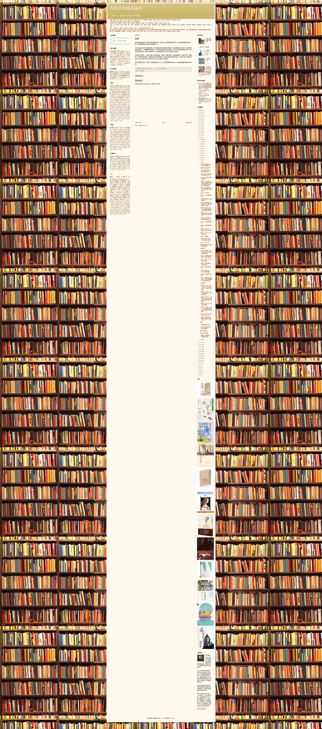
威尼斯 (149, 24)
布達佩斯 (120, 107)
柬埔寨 (117, 133)
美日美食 (119, 65)
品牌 (161, 29)
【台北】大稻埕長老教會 (206, 222)
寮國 (111, 141)
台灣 (143, 71)
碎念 (115, 53)
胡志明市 (116, 120)
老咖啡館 (118, 29)
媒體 (136, 20)
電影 (184, 29)
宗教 (176, 29)
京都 (121, 24)
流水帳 (140, 20)
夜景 (120, 60)
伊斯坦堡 (137, 24)
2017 (200, 130)
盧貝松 (115, 197)
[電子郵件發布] (156, 68)
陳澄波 (174, 31)
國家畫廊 (164, 24)
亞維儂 (114, 110)
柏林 (178, 24)
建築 (122, 51)
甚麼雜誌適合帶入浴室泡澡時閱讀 (206, 245)
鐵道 (140, 29)
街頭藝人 (164, 29)
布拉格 (174, 24)
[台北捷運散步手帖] (205, 489)
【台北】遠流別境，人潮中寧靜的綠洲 (206, 170)
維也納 (169, 24)
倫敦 (159, 24)
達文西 (111, 31)
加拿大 (115, 146)
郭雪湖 (169, 31)
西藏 (124, 141)
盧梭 (125, 212)
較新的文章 (138, 122)
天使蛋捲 (127, 184)
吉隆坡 (121, 115)
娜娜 (127, 191)
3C (127, 56)
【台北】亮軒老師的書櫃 (206, 226)
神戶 (128, 24)
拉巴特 (111, 120)
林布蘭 (113, 207)
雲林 (123, 101)
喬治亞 (116, 144)
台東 (144, 28)
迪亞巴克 (123, 106)
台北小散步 (120, 78)
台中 (122, 89)
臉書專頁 (174, 20)
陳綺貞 (118, 204)
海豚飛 (116, 181)
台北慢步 (129, 21)
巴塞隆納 (199, 24)
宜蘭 (111, 160)
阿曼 (116, 23)
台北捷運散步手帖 (124, 77)
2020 (200, 123)
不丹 (146, 23)
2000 (200, 372)
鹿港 (124, 168)
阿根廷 (114, 147)
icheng (127, 199)
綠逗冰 (150, 20)
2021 (200, 121)
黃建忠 (117, 196)
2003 (200, 365)
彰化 (114, 168)
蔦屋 (127, 61)
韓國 (127, 139)
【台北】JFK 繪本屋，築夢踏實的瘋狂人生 (206, 218)
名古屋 (111, 101)
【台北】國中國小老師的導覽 (206, 178)
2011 (200, 347)
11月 (201, 141)
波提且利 (117, 211)
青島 (129, 117)
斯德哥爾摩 (127, 112)
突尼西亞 (125, 147)
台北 (111, 28)
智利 (168, 23)
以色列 (111, 23)
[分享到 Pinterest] (165, 68)
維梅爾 (125, 197)
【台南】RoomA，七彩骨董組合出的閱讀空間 (206, 214)
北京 (111, 24)
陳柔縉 (128, 211)
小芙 (118, 189)
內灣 (120, 170)
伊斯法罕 (128, 114)
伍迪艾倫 (188, 29)
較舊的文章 (189, 122)
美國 (128, 128)
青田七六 (159, 20)
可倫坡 (118, 119)
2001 (200, 370)
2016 (200, 133)
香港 (127, 97)
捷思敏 (119, 188)
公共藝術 (172, 29)
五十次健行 (113, 58)
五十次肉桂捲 (122, 58)
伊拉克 (115, 149)
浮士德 (120, 212)
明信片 (179, 29)
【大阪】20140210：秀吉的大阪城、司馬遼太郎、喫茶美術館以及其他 (206, 299)
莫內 (145, 31)
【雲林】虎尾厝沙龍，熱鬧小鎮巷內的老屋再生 (206, 319)
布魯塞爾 (120, 110)
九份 (139, 28)
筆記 (122, 56)
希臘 (116, 136)
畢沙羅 (123, 211)
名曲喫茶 (124, 29)
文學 (140, 71)
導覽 (132, 20)
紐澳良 (118, 114)
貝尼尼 (111, 206)
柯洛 (116, 212)
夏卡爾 (160, 31)
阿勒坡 (122, 109)
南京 (118, 115)
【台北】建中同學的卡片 (206, 267)
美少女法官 (119, 202)
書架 (121, 53)
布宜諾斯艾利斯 (113, 117)
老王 (125, 202)
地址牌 (116, 56)
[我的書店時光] (205, 536)
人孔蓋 (119, 63)
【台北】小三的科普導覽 (206, 195)
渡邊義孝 (114, 186)
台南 (141, 28)
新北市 (121, 86)
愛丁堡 (127, 119)
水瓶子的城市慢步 (126, 8)
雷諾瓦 (118, 207)
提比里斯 (120, 112)
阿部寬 (128, 186)
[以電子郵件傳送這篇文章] (159, 68)
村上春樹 (112, 202)
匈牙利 (111, 144)
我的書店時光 (113, 79)
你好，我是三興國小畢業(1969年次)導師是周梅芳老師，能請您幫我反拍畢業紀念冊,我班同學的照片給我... (205, 86)
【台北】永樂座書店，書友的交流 (206, 263)
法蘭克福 (188, 24)
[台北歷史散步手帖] (205, 443)
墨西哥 (124, 146)
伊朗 (128, 23)
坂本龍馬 (115, 214)
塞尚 (112, 212)
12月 (201, 139)
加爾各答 (113, 115)
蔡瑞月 (124, 189)
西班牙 (128, 133)
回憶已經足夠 (203, 330)
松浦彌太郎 (126, 209)
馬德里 (194, 24)
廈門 (125, 107)
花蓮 (124, 163)
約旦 (120, 104)
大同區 (120, 28)
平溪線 (130, 28)
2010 (200, 349)
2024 (200, 114)
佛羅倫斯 (154, 24)
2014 (200, 137)
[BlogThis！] (160, 68)
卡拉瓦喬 (128, 31)
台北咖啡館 (113, 29)
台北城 (122, 160)
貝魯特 (116, 109)
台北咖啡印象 (113, 77)
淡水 (113, 163)
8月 (201, 148)
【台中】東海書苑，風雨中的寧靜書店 (206, 164)
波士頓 (112, 96)
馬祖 (149, 28)
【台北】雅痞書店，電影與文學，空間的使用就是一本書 (206, 204)
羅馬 (145, 24)
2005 (200, 361)
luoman (162, 718)
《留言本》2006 (208, 59)
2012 (200, 345)
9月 (201, 146)
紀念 (128, 53)
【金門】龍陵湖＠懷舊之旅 (208, 40)
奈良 (125, 24)
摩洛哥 (156, 23)
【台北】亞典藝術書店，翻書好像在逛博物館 (206, 189)
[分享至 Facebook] (163, 68)
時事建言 (116, 74)
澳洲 (127, 144)
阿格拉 (115, 104)
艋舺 (125, 165)
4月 (201, 157)
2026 (200, 110)
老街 (147, 29)
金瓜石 (135, 28)
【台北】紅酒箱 (204, 236)
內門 (113, 170)
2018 (200, 128)
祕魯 (165, 23)
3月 (201, 160)
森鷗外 (111, 211)
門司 (111, 99)
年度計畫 (145, 20)
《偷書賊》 (203, 283)
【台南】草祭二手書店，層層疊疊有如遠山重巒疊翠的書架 (206, 209)
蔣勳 (124, 214)
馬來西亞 (122, 144)
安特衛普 (127, 115)
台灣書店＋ (203, 248)
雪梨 (121, 120)
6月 (201, 153)
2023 (200, 117)
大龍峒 (119, 166)
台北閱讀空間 (136, 21)
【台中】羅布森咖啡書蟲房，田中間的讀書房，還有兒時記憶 (206, 279)
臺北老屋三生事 (121, 21)
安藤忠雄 (112, 189)
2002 (200, 367)
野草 (164, 20)
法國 (114, 129)
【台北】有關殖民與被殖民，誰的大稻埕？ (206, 256)
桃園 (118, 161)
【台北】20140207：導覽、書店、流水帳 (206, 314)
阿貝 (123, 183)
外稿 (125, 20)
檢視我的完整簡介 (201, 709)
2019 (200, 126)
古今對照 (121, 61)
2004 (200, 363)
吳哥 (132, 24)
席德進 (120, 214)
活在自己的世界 (204, 333)
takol (122, 204)
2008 (200, 354)
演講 (128, 20)
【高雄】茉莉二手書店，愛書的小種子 (205, 239)
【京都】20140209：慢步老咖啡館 (206, 304)
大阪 (113, 97)
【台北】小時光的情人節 (206, 274)
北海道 (161, 23)
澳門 (114, 102)
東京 (118, 24)
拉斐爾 (123, 31)
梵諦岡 (122, 139)
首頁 (179, 20)
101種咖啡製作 (126, 63)
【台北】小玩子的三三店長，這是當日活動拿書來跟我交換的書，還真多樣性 (206, 183)
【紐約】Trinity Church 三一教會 (208, 52)
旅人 (168, 29)
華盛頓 (120, 117)
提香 (127, 201)
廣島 (113, 94)
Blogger (173, 718)
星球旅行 (168, 20)
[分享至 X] (162, 68)
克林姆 (111, 201)
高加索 (133, 23)
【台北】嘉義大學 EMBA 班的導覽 (205, 271)
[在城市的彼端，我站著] (205, 648)
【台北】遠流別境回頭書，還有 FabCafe (206, 174)
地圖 (154, 20)
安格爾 (114, 209)
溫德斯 (123, 196)
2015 (200, 135)
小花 (118, 194)
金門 (147, 28)
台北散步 (135, 29)
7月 (201, 151)
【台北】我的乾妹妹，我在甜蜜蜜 (206, 327)
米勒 (138, 31)
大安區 (125, 28)
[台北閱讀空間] (205, 467)
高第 (126, 192)
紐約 (208, 24)
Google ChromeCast (205, 242)
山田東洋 (127, 206)
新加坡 (125, 110)
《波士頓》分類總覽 (204, 47)
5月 (201, 155)
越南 (111, 146)
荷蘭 (118, 143)
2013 (200, 342)
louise (122, 191)
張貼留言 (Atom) (143, 125)
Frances (117, 191)
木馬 (111, 183)
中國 (114, 131)
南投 (114, 166)
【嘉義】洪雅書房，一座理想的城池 (206, 336)
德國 (125, 131)
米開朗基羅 (117, 31)
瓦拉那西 (120, 102)
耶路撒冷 (125, 104)
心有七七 (125, 176)
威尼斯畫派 (208, 29)
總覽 (111, 20)
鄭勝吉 (112, 196)
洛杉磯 (113, 114)
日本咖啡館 (130, 29)
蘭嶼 (123, 170)
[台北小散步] (205, 579)
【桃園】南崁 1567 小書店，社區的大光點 (206, 229)
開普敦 (124, 117)
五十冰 (126, 60)
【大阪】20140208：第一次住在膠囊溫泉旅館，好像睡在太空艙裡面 (206, 309)
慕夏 (155, 31)
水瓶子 (121, 20)
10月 (201, 144)
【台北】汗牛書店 (204, 193)
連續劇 (193, 29)
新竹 (116, 160)
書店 (158, 29)
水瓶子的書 (113, 21)
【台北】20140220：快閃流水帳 (206, 233)
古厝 (150, 29)
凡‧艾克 (124, 207)
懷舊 (153, 29)
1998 (200, 374)
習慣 (201, 322)
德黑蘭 (118, 106)
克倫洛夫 (113, 107)
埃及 (120, 146)
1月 (201, 339)
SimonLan (112, 194)
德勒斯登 (182, 24)
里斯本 (204, 24)
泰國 (120, 141)
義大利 (122, 129)
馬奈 (141, 31)
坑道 (145, 29)
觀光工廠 (197, 29)
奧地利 (114, 134)
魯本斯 (134, 31)
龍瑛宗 (178, 31)
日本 (121, 128)
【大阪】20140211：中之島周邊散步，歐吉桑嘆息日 (206, 293)
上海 (114, 24)
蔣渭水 (115, 184)
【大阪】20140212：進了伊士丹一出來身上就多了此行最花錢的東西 (206, 287)
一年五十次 (113, 63)
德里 (125, 102)
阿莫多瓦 (119, 192)
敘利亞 (120, 23)
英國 (128, 129)
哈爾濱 (122, 119)
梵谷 (152, 31)
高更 (148, 31)
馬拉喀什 (113, 119)
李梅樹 (127, 204)
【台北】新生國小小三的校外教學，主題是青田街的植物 (206, 252)
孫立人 (123, 201)
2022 (200, 119)
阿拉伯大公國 (125, 143)
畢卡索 (164, 31)
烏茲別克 (120, 147)
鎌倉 (123, 96)
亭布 (115, 112)
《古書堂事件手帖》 (205, 325)
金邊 (129, 106)
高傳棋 (116, 199)
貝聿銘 (113, 204)
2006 (200, 358)
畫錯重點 (113, 65)
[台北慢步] (205, 420)
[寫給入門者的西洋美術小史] (205, 625)
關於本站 (115, 20)
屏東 (115, 165)
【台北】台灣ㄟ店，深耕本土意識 (206, 260)
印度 (143, 23)
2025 (200, 112)
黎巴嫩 (124, 23)
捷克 (120, 131)
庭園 (142, 29)
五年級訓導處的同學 (205, 168)
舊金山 (123, 114)
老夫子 (122, 186)
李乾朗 (119, 209)
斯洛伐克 (151, 23)
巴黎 (141, 24)
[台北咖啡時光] (205, 559)
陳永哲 (200, 94)
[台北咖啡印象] (205, 601)
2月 (201, 162)
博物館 (201, 29)
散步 (112, 72)
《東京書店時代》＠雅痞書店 (206, 199)
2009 (200, 351)
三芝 (116, 170)
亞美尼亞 (138, 23)
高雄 (124, 161)
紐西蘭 (120, 149)
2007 (200, 356)
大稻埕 (115, 28)
